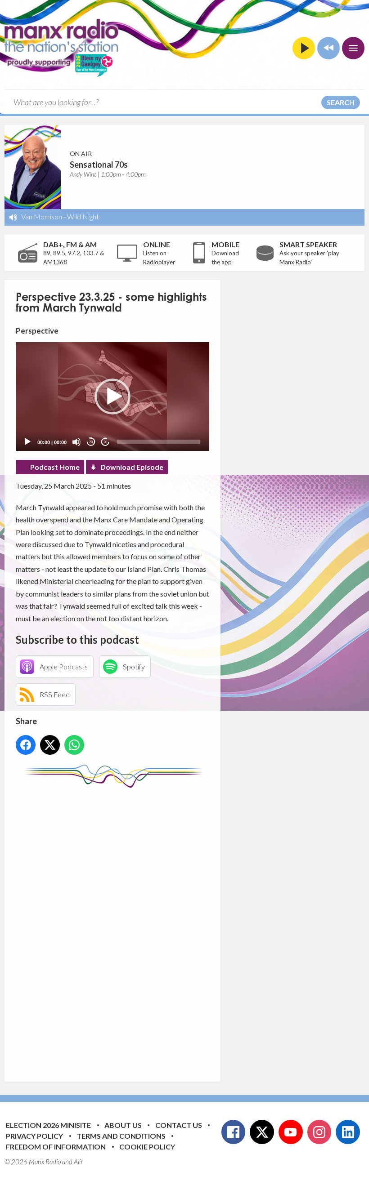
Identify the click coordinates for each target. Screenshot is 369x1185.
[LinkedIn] (348, 1132)
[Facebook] (233, 1132)
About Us (123, 1125)
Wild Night (83, 216)
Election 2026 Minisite (48, 1125)
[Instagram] (319, 1132)
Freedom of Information (56, 1146)
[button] (112, 396)
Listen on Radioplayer (159, 257)
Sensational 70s (99, 164)
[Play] (27, 441)
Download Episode (131, 467)
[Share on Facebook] (26, 745)
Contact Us (178, 1125)
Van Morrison (41, 216)
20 (91, 442)
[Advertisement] (184, 927)
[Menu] (353, 48)
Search (341, 102)
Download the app (225, 257)
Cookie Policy (147, 1146)
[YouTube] (291, 1132)
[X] (262, 1132)
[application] (112, 396)
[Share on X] (50, 745)
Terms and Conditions (121, 1136)
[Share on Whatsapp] (74, 745)
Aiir (78, 1162)
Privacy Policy (34, 1136)
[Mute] (76, 441)
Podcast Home (55, 467)
